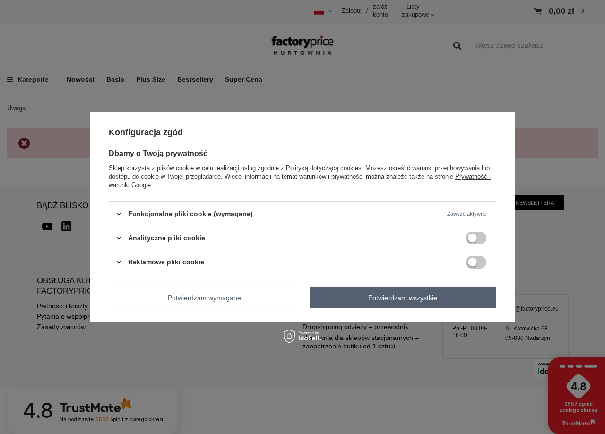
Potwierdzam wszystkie (402, 297)
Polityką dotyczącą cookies (324, 168)
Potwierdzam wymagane (204, 297)
